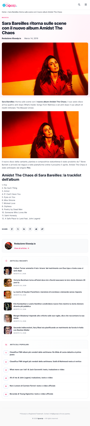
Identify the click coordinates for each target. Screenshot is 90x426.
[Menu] (85, 4)
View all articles (20, 248)
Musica (5, 17)
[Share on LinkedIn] (24, 229)
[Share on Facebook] (11, 229)
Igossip (40, 418)
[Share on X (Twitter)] (18, 229)
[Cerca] (79, 4)
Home (4, 12)
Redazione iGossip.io (11, 38)
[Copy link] (42, 229)
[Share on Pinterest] (30, 229)
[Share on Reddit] (36, 229)
